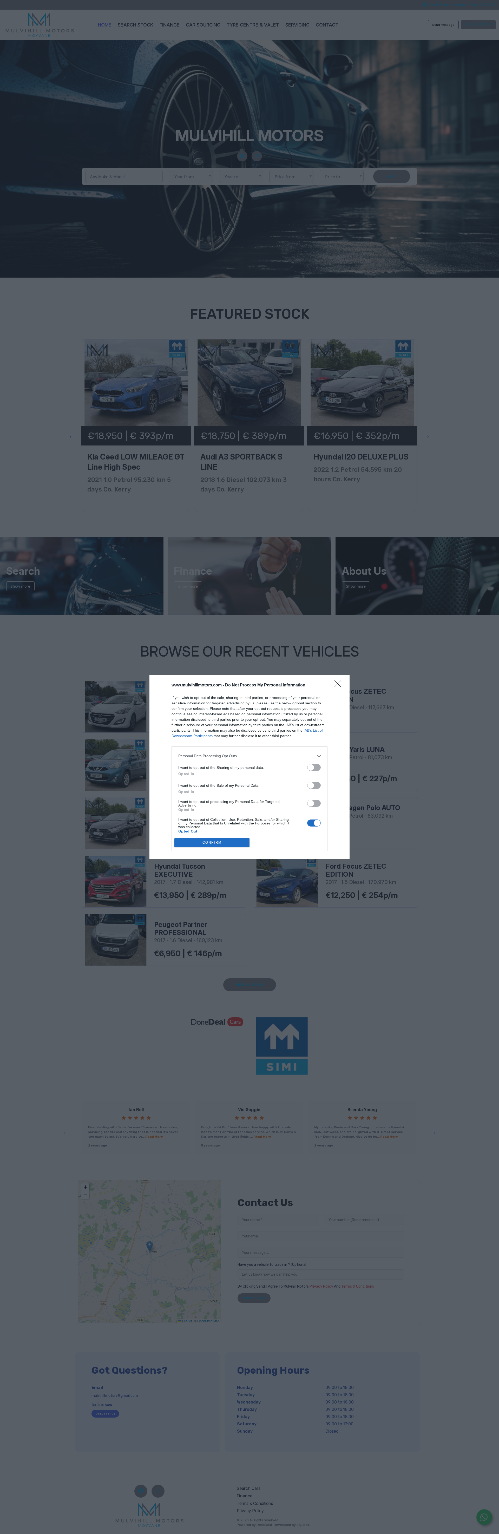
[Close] (339, 685)
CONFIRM (212, 842)
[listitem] (249, 756)
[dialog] (249, 767)
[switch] (314, 767)
